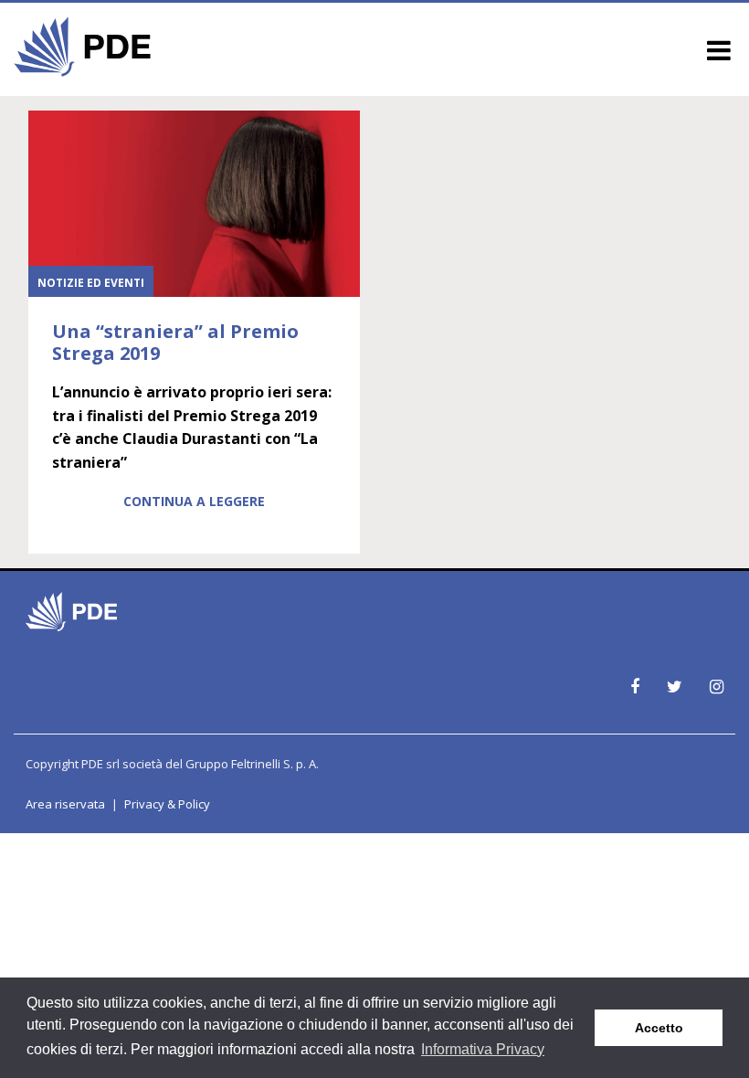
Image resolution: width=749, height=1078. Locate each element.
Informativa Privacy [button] (482, 1049)
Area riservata (65, 804)
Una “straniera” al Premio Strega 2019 (175, 342)
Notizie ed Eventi (90, 283)
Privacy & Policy (167, 804)
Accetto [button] (659, 1027)
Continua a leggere (194, 501)
